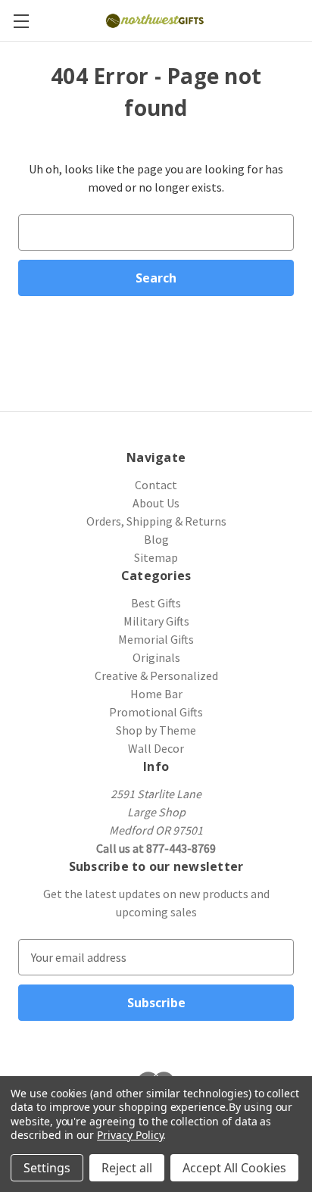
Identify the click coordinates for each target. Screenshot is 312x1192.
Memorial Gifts (156, 639)
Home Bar (156, 693)
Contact (156, 484)
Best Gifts (156, 602)
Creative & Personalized (156, 675)
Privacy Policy (130, 1135)
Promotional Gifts (156, 711)
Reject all (126, 1167)
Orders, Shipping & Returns (156, 521)
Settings (46, 1167)
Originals (156, 657)
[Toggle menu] (21, 21)
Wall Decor (156, 748)
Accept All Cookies (234, 1167)
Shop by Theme (156, 730)
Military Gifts (156, 621)
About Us (156, 502)
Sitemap (156, 557)
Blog (156, 539)
